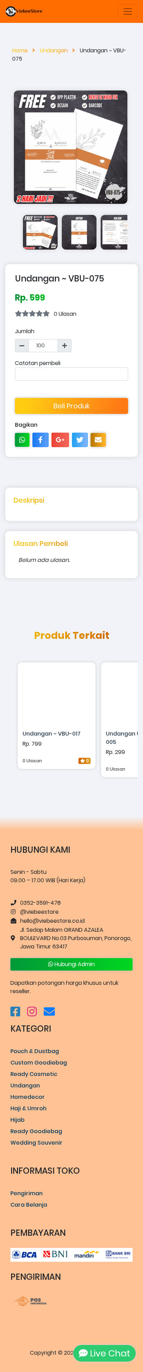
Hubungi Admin (74, 964)
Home (20, 50)
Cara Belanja (28, 1205)
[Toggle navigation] (127, 11)
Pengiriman (26, 1193)
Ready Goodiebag (36, 1131)
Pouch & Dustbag (34, 1051)
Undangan (54, 50)
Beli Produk (71, 406)
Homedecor (27, 1097)
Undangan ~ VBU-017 (52, 734)
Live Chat (106, 1353)
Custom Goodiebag (38, 1063)
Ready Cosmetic (33, 1074)
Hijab (17, 1120)
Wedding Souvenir (36, 1143)
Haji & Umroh (28, 1108)
